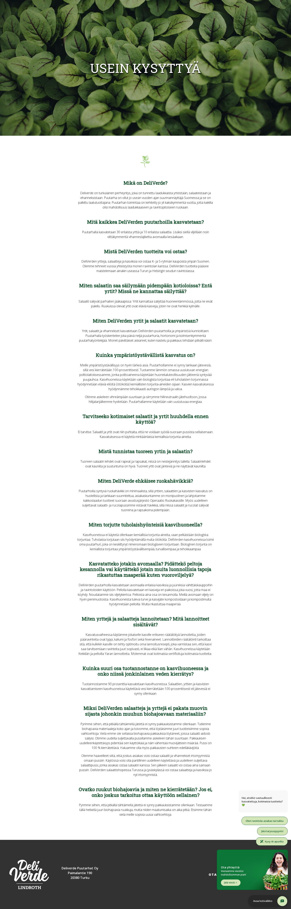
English (280, 3)
